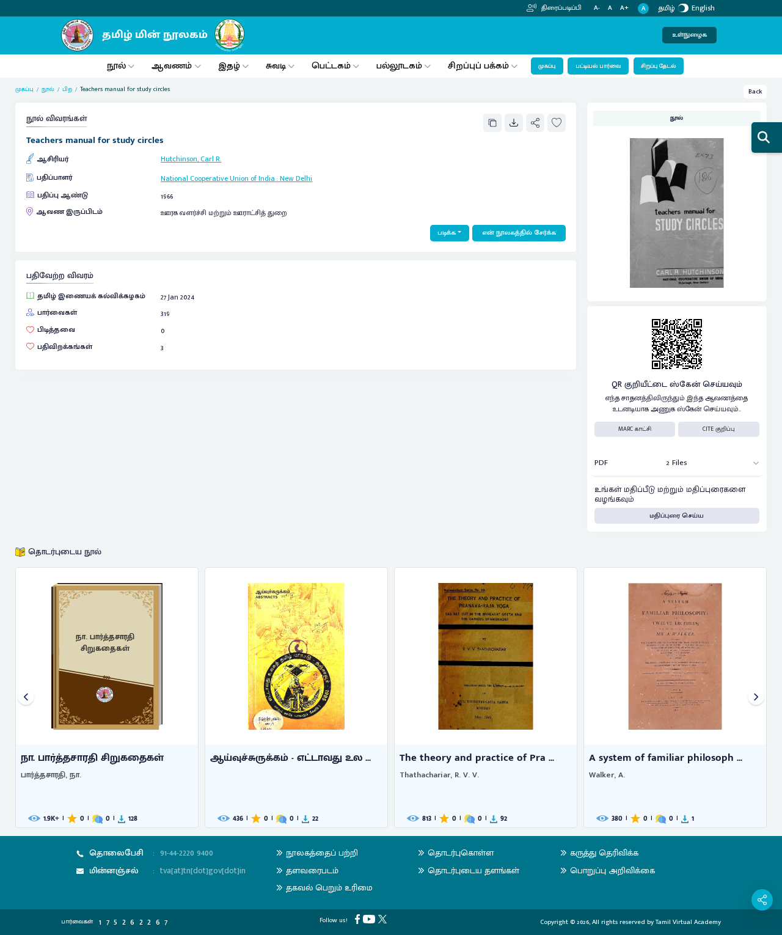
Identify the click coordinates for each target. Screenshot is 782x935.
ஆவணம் (173, 65)
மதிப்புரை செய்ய (676, 515)
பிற (67, 89)
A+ (624, 8)
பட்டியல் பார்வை (598, 66)
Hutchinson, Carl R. (191, 159)
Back (755, 91)
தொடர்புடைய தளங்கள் (473, 870)
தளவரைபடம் (312, 870)
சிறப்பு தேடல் (658, 66)
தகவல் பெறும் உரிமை (329, 887)
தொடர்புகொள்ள (461, 852)
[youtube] (370, 919)
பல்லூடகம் (399, 65)
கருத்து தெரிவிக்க (604, 852)
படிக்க (446, 232)
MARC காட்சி (634, 429)
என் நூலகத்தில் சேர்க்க (519, 232)
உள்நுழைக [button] (689, 34)
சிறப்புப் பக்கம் (478, 65)
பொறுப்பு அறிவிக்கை (612, 870)
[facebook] (359, 919)
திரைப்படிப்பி (560, 7)
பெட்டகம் (331, 65)
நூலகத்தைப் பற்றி (322, 852)
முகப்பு (546, 66)
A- (597, 8)
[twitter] (384, 919)
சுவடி (276, 65)
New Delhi (296, 178)
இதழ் (229, 65)
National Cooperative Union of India (218, 178)
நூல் (116, 65)
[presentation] (26, 697)
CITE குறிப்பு (719, 429)
